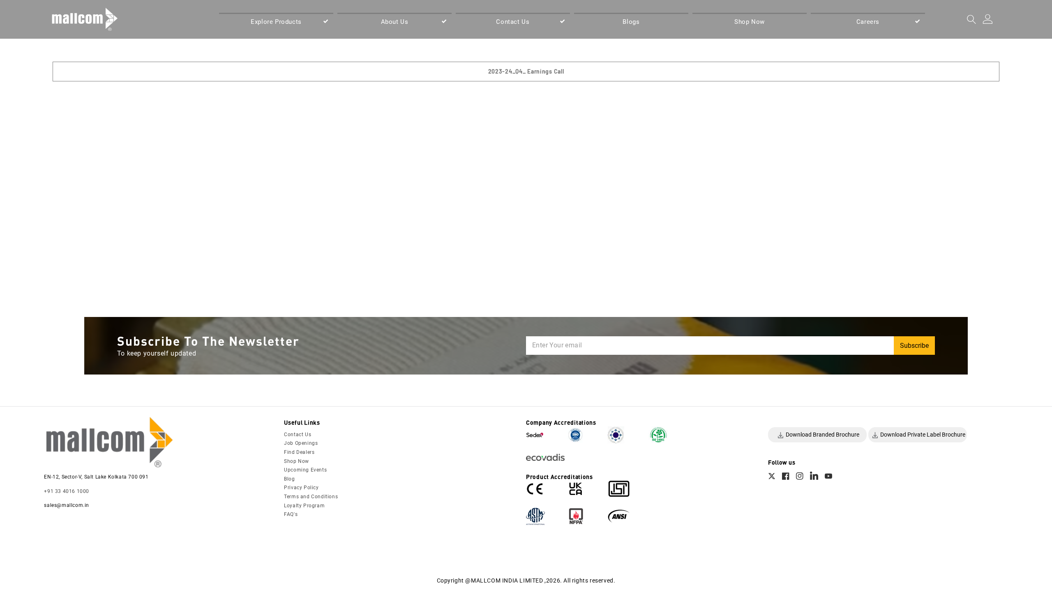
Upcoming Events (305, 470)
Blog (289, 479)
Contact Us (297, 434)
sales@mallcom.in (66, 505)
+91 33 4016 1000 (66, 491)
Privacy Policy (301, 487)
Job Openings (301, 443)
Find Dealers (299, 452)
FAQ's (291, 514)
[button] (276, 22)
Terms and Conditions (311, 497)
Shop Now (296, 461)
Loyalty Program (304, 506)
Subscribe (914, 345)
